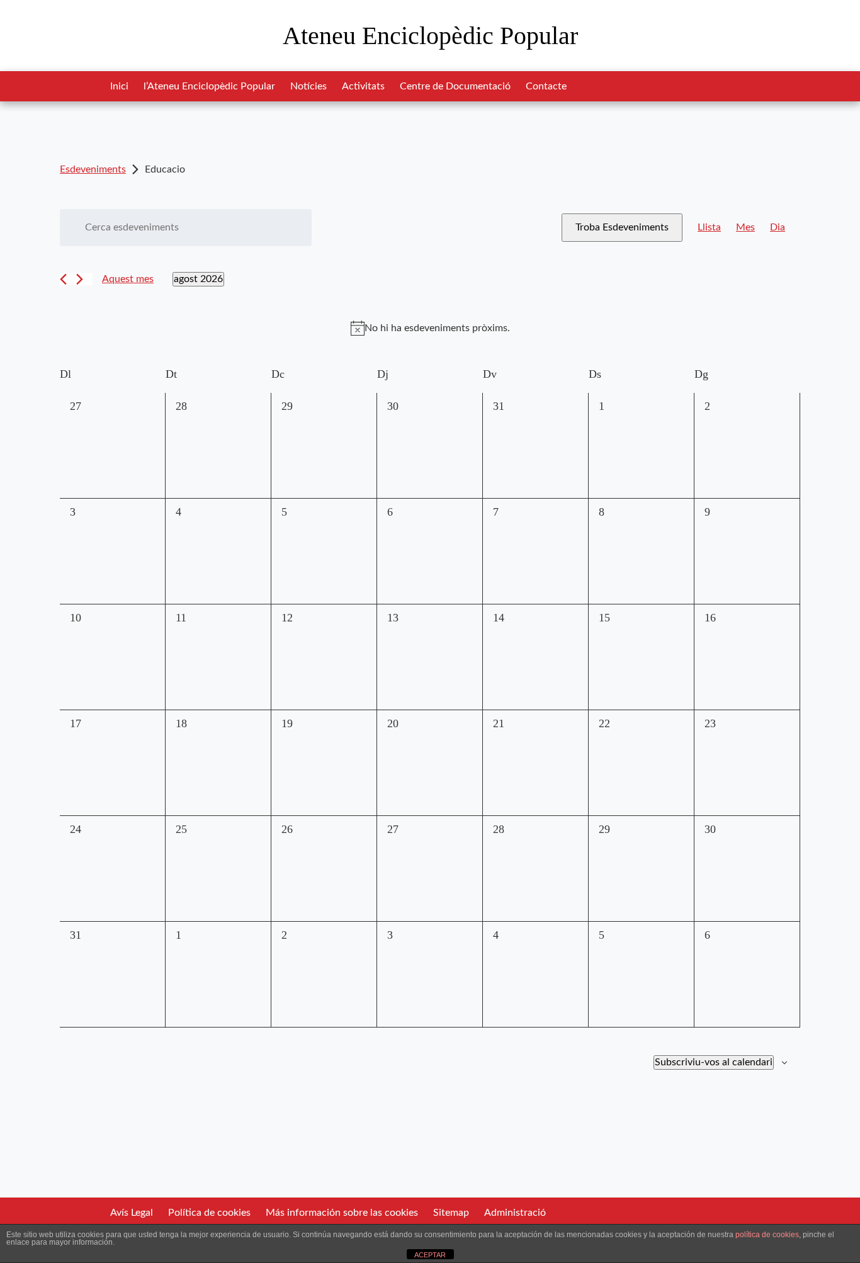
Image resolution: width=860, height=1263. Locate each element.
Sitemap (451, 1213)
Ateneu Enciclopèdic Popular (430, 35)
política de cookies (767, 1234)
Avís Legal (131, 1213)
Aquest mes (128, 279)
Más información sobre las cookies (342, 1213)
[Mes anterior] (63, 279)
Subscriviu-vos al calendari (713, 1062)
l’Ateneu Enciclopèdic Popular (209, 86)
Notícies (308, 86)
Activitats (363, 86)
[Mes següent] (79, 279)
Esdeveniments (93, 169)
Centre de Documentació (455, 86)
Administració (515, 1213)
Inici (119, 86)
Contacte (546, 86)
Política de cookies (209, 1213)
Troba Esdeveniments (622, 227)
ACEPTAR (430, 1255)
